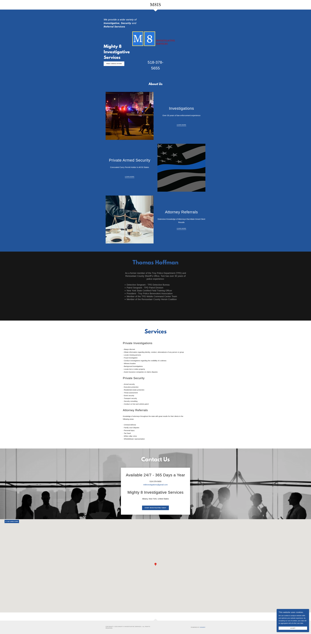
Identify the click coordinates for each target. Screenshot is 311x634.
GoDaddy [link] (202, 627)
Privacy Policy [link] (79, 505)
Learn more (129, 176)
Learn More (181, 125)
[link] (156, 5)
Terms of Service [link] (89, 505)
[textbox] (73, 479)
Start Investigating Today (155, 507)
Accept (292, 628)
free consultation (114, 63)
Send (73, 511)
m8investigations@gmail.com (155, 485)
